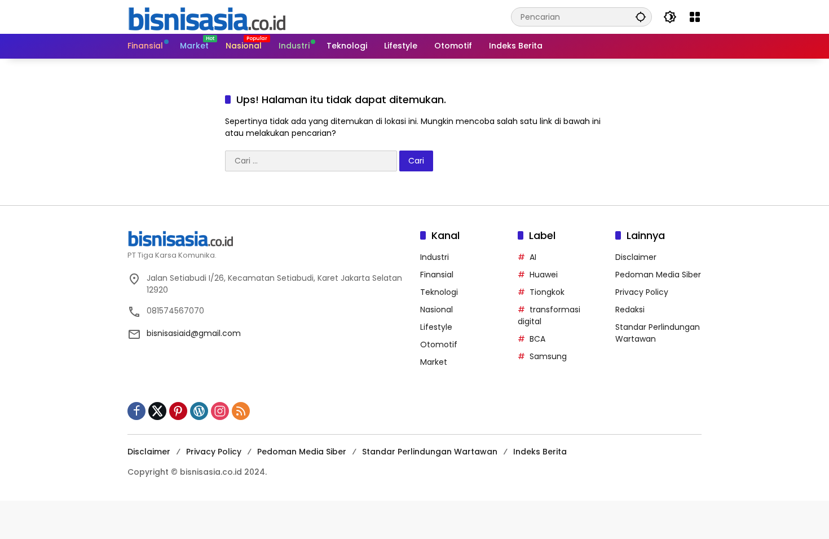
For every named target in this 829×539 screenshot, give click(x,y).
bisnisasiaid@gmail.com (194, 333)
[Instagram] (220, 411)
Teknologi (439, 292)
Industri (434, 257)
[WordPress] (199, 411)
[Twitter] (157, 411)
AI (533, 257)
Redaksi (630, 309)
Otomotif (438, 344)
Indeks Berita (540, 451)
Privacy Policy (641, 292)
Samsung (548, 356)
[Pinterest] (178, 411)
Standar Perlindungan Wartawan (429, 451)
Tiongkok (547, 292)
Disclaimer (635, 257)
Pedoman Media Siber (658, 274)
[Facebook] (136, 411)
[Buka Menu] (695, 17)
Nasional (436, 309)
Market (433, 362)
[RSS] (241, 411)
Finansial (436, 274)
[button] (640, 16)
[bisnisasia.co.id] (206, 16)
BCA (537, 338)
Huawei (544, 274)
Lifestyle (436, 327)
